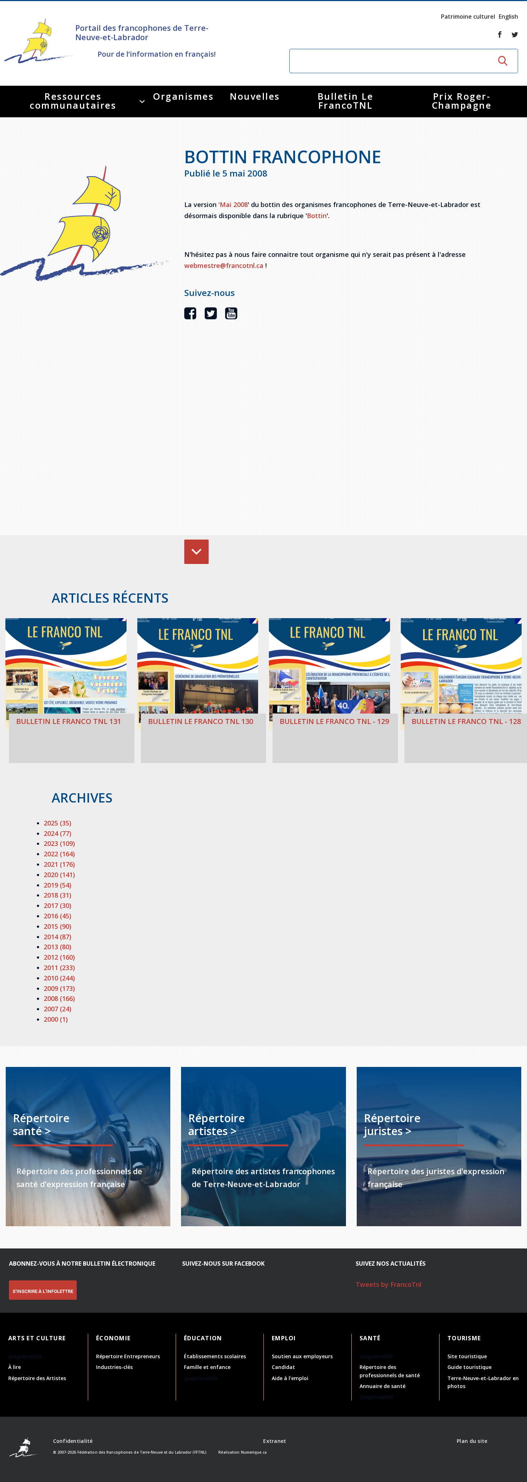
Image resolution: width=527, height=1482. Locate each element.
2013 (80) (57, 946)
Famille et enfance (207, 1367)
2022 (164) (59, 854)
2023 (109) (59, 843)
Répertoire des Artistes (37, 1378)
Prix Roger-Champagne (462, 100)
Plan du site (472, 1441)
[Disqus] (333, 438)
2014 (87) (57, 936)
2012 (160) (59, 957)
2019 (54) (57, 885)
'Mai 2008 (233, 204)
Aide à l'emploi (290, 1378)
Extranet (274, 1441)
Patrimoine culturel (468, 16)
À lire (14, 1367)
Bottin (317, 215)
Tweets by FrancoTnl (389, 1284)
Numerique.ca (254, 1452)
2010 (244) (59, 978)
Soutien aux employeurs (302, 1356)
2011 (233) (59, 967)
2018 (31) (57, 895)
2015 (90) (57, 926)
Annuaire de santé (382, 1386)
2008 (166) (59, 998)
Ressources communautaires (73, 100)
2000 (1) (56, 1019)
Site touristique (467, 1356)
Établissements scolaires (215, 1356)
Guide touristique (469, 1367)
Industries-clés (114, 1367)
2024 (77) (57, 833)
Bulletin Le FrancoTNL (346, 100)
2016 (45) (57, 916)
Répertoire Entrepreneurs (128, 1356)
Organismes (183, 96)
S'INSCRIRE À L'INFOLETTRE (43, 1291)
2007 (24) (57, 1009)
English (508, 16)
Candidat (283, 1367)
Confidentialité (73, 1441)
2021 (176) (59, 864)
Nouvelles (255, 96)
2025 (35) (57, 823)
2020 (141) (59, 874)
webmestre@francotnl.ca (224, 265)
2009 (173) (59, 988)
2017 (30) (57, 905)
